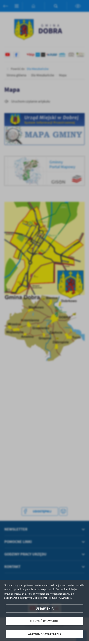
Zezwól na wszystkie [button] (44, 634)
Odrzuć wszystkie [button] (44, 621)
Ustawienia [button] (45, 608)
